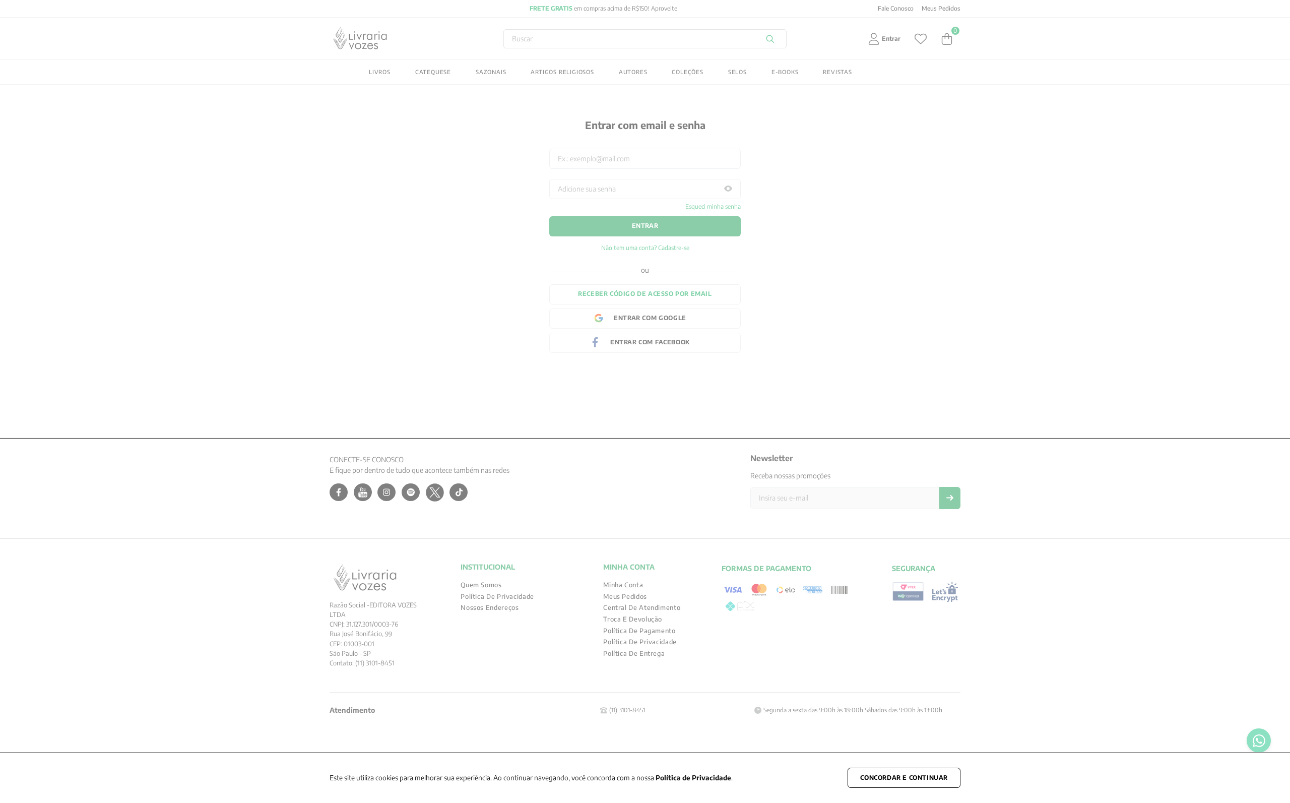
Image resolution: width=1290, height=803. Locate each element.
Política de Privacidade (693, 777)
